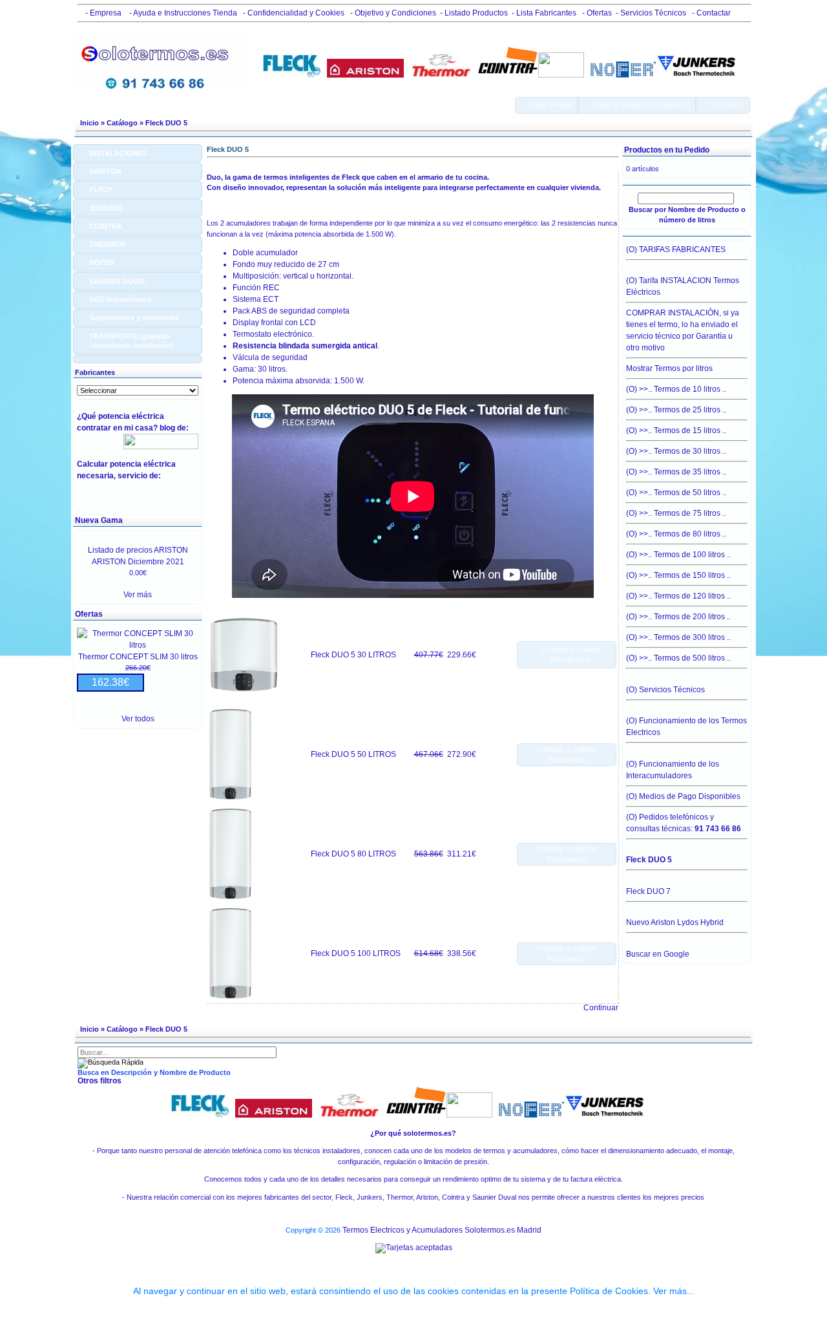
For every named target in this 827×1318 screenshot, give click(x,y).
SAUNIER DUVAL (118, 281)
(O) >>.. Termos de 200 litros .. (678, 616)
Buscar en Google (657, 954)
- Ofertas (596, 12)
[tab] (137, 153)
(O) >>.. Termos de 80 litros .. (676, 533)
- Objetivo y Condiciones (392, 12)
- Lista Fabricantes (544, 12)
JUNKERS (106, 208)
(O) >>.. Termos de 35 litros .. (676, 471)
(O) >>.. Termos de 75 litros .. (676, 513)
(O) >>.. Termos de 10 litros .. (676, 389)
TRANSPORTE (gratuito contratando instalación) (131, 340)
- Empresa (101, 12)
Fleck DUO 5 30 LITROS (353, 654)
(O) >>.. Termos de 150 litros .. (678, 575)
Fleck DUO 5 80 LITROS (353, 853)
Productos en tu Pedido (666, 149)
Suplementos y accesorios (134, 317)
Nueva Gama (99, 520)
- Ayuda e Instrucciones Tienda (182, 12)
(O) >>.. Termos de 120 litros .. (678, 596)
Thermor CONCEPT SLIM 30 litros (138, 656)
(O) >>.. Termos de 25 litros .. (676, 409)
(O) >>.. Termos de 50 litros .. (676, 492)
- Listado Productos (474, 12)
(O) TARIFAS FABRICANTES (676, 249)
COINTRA (105, 226)
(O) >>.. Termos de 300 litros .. (678, 637)
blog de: (176, 427)
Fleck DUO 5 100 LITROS (356, 953)
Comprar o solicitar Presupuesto (566, 754)
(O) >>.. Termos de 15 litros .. (676, 430)
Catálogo (122, 123)
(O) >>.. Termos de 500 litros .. (678, 658)
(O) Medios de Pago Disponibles (683, 796)
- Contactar (710, 12)
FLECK (101, 189)
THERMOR (107, 244)
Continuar (600, 1007)
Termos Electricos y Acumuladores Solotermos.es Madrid (441, 1230)
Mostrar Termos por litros (669, 368)
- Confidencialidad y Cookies (292, 12)
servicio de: (141, 475)
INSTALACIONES (118, 153)
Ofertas (89, 614)
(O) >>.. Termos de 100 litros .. (678, 554)
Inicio (89, 123)
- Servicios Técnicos (651, 12)
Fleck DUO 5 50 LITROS (353, 754)
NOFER (101, 262)
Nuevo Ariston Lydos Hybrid (675, 922)
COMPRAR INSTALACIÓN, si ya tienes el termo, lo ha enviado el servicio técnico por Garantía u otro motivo (682, 330)
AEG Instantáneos (120, 299)
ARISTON (105, 171)
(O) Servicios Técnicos (665, 689)
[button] (547, 105)
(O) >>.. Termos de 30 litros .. (676, 451)
